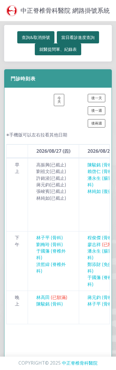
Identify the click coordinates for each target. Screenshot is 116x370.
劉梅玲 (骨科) (49, 244)
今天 (59, 99)
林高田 (51, 297)
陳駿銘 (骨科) (100, 165)
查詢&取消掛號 (36, 37)
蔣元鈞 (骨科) (100, 297)
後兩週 (96, 123)
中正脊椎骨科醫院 (80, 363)
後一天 (96, 97)
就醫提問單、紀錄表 (58, 49)
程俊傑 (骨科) (100, 237)
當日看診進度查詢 (78, 37)
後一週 (96, 110)
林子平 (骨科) (49, 237)
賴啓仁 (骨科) (100, 171)
